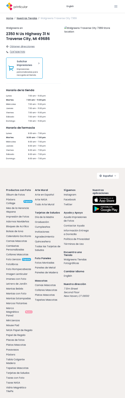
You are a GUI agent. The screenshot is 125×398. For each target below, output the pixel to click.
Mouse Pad (12, 325)
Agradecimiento (44, 236)
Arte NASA (41, 199)
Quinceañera (42, 241)
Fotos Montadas (44, 262)
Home (9, 18)
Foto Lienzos (13, 259)
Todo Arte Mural (44, 204)
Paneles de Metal (45, 267)
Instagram (70, 194)
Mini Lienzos (13, 320)
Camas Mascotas (16, 241)
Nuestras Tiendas (27, 18)
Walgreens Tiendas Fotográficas (75, 261)
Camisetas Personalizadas (15, 247)
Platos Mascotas (16, 345)
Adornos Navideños (17, 221)
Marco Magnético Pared (12, 311)
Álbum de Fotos (15, 194)
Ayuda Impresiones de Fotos (75, 219)
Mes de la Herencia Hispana (17, 209)
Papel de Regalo (15, 335)
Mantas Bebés (14, 288)
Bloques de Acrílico (17, 226)
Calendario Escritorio (18, 236)
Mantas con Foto (16, 293)
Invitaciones (42, 231)
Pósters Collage (10, 201)
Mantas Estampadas (18, 298)
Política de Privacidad (76, 239)
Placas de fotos (15, 340)
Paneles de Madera (46, 272)
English (70, 6)
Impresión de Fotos (17, 216)
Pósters (10, 354)
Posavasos (12, 349)
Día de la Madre (44, 217)
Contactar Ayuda (74, 225)
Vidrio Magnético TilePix (16, 389)
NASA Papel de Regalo (19, 330)
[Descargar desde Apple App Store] (104, 200)
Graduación (42, 222)
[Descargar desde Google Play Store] (106, 209)
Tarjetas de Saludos (17, 373)
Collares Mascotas (17, 254)
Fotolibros (12, 264)
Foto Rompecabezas (18, 269)
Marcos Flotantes (16, 303)
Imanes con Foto (16, 279)
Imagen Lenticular (17, 274)
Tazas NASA (13, 382)
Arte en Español (44, 194)
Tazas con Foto (15, 378)
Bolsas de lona (14, 231)
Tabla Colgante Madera (15, 361)
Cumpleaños (42, 227)
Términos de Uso (74, 244)
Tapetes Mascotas (17, 368)
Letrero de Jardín (16, 284)
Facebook (70, 199)
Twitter (68, 204)
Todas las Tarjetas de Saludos (47, 248)
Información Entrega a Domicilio (76, 232)
